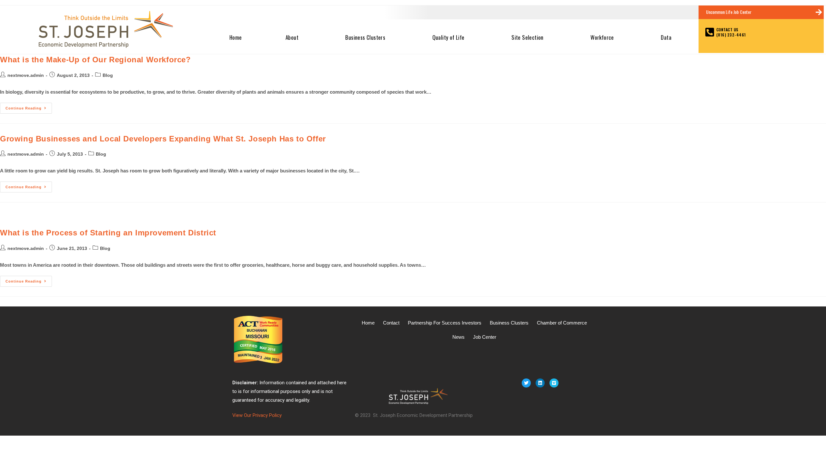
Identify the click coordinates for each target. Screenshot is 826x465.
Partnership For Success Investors (444, 323)
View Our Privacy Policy (257, 415)
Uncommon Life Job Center (728, 11)
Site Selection (527, 37)
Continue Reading (28, 106)
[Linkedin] (540, 383)
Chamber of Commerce (562, 323)
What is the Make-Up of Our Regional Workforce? (95, 59)
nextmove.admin (25, 75)
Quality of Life (448, 37)
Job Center (484, 337)
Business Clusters (365, 37)
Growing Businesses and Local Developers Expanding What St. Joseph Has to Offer (163, 138)
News (458, 337)
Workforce (602, 37)
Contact (391, 323)
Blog (108, 75)
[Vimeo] (554, 383)
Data (666, 37)
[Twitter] (526, 383)
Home (235, 37)
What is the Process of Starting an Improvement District (108, 232)
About (292, 37)
